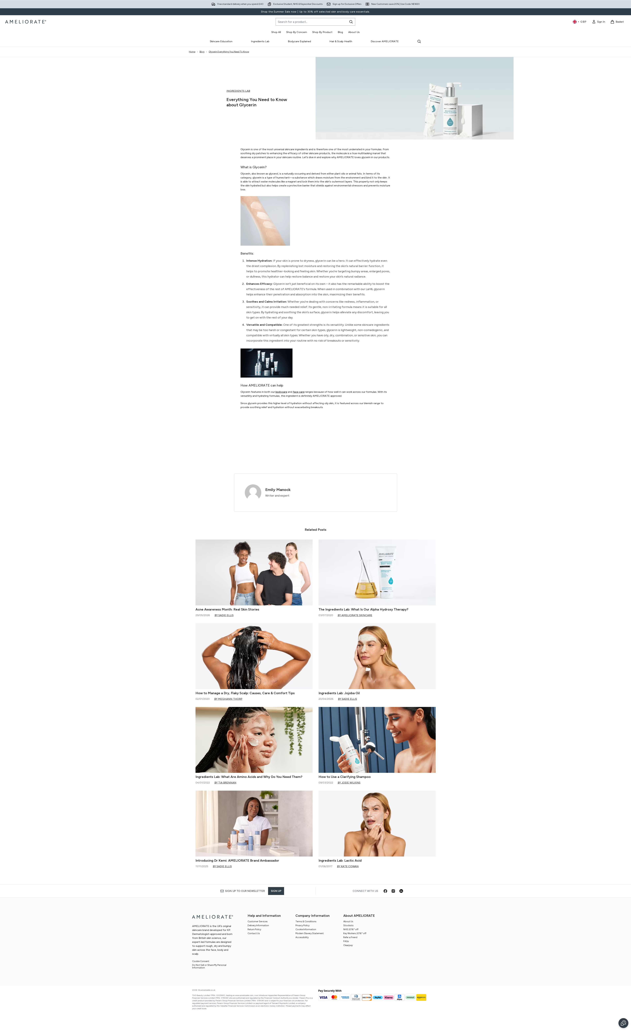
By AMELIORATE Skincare (355, 615)
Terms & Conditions (305, 921)
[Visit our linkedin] (401, 891)
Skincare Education (221, 41)
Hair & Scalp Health (340, 41)
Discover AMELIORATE (385, 41)
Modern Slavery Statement (309, 933)
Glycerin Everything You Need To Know (229, 51)
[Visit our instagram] (393, 891)
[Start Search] (351, 21)
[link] (598, 21)
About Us (348, 921)
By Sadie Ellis (224, 615)
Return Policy (254, 929)
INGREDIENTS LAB (238, 90)
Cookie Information (305, 929)
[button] (623, 1023)
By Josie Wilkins (349, 782)
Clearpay (348, 945)
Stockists (348, 925)
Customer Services (258, 921)
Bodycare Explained (299, 41)
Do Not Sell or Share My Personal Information (209, 966)
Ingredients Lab (260, 41)
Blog (202, 51)
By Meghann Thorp (228, 698)
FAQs (346, 941)
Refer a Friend (350, 937)
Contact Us (254, 933)
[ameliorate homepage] (26, 21)
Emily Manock (278, 489)
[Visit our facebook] (385, 891)
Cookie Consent (200, 961)
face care (299, 391)
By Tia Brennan (225, 782)
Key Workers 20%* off (354, 933)
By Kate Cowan (348, 866)
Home (192, 51)
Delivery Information (258, 925)
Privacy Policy (302, 925)
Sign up (276, 890)
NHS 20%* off (350, 929)
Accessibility (302, 937)
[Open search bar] (419, 41)
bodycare (281, 391)
